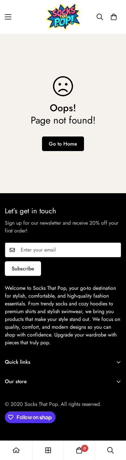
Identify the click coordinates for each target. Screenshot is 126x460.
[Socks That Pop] (63, 17)
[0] (113, 16)
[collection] (48, 450)
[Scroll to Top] (114, 425)
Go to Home (63, 143)
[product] (16, 450)
